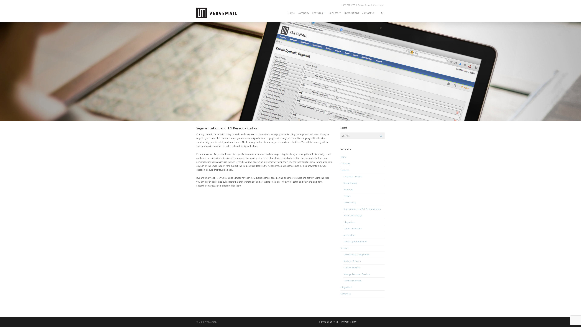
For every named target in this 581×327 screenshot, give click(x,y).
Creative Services (351, 267)
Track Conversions (352, 228)
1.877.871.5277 (348, 5)
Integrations (351, 12)
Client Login (378, 5)
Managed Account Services (356, 274)
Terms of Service (328, 321)
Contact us (368, 12)
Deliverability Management (356, 254)
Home (291, 12)
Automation (349, 235)
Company (303, 12)
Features (317, 12)
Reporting (348, 189)
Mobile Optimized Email (355, 241)
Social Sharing (350, 183)
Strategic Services (352, 261)
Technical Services (352, 280)
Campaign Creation (352, 176)
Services (333, 12)
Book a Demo (364, 5)
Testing (347, 196)
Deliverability (349, 202)
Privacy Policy (348, 321)
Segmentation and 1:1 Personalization (362, 209)
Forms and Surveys (352, 215)
